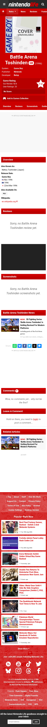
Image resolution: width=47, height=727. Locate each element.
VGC (41, 700)
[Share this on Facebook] (24, 346)
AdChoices (38, 682)
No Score (8, 91)
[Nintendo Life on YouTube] (18, 664)
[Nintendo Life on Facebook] (38, 671)
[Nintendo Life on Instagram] (18, 671)
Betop (16, 75)
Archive (36, 505)
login (35, 419)
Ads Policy (26, 505)
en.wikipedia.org (9, 201)
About (16, 497)
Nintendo (18, 72)
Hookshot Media (20, 679)
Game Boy (18, 68)
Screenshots (32, 106)
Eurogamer (31, 700)
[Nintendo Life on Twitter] (38, 664)
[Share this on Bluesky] (19, 346)
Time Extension (16, 695)
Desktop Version (32, 510)
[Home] (3, 12)
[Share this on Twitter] (29, 346)
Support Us (12, 501)
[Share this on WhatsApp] (15, 346)
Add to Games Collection (17, 98)
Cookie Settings (15, 510)
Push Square (21, 691)
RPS (36, 704)
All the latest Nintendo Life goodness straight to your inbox (23, 715)
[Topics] (4, 4)
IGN (22, 700)
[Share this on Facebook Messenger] (39, 346)
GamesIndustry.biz (17, 704)
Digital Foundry (31, 695)
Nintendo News (11, 700)
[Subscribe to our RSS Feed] (8, 664)
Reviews (19, 106)
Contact (22, 501)
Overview (7, 106)
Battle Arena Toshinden (21, 60)
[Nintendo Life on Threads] (28, 671)
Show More (23, 649)
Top (9, 497)
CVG (30, 704)
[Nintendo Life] (23, 4)
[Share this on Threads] (34, 346)
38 (16, 329)
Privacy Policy (34, 501)
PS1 (4, 194)
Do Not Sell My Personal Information (23, 685)
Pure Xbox (33, 691)
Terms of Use (13, 505)
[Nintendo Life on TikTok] (28, 664)
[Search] (43, 4)
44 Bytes (27, 682)
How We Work (35, 497)
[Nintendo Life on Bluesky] (8, 671)
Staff (24, 497)
